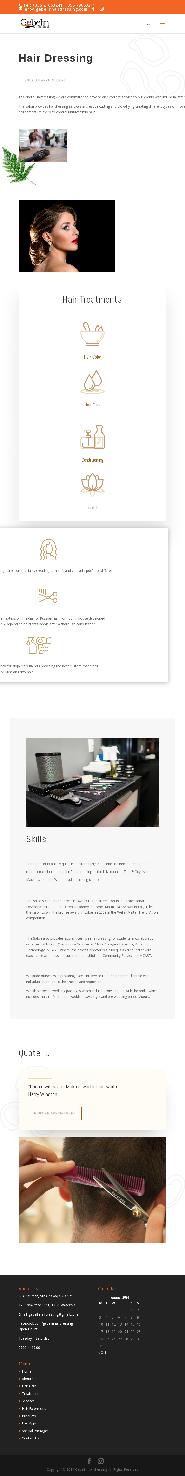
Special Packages (35, 1430)
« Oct (102, 1352)
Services (28, 1401)
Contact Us (30, 1438)
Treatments (31, 1393)
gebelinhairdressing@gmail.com (53, 1314)
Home (27, 1371)
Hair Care (29, 1386)
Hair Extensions (34, 1408)
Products (29, 1416)
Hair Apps (29, 1423)
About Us (29, 1378)
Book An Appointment (45, 80)
